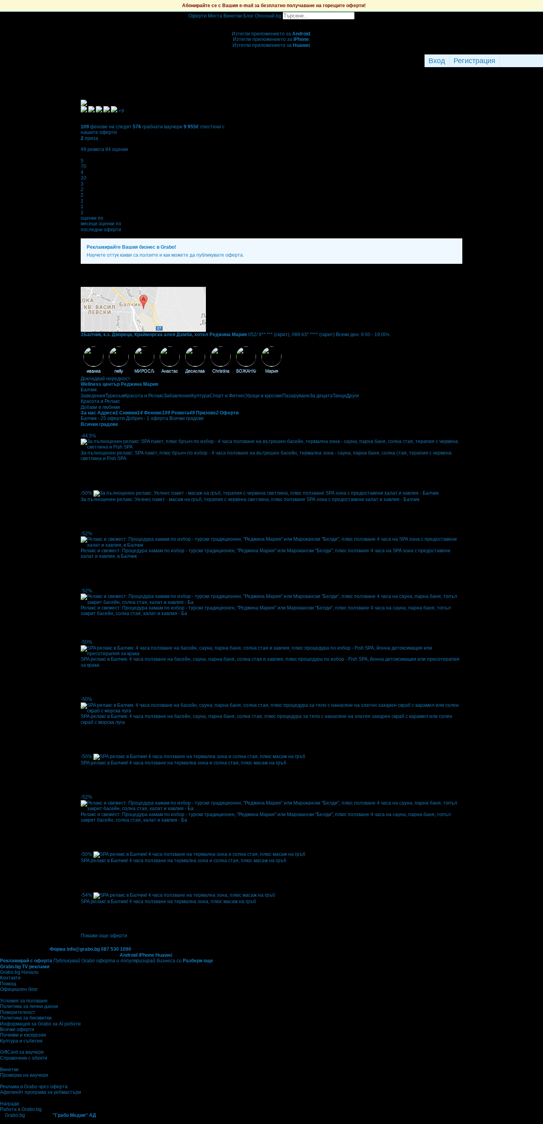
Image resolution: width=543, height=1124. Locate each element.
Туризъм (114, 396)
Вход (437, 61)
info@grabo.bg (83, 949)
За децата (321, 396)
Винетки (9, 1069)
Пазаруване (296, 396)
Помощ (8, 984)
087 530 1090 (116, 949)
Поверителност (17, 1012)
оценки (116, 149)
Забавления (177, 396)
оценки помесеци (92, 220)
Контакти (10, 978)
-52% (86, 533)
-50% (86, 493)
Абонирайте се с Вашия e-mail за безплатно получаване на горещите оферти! (274, 5)
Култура (200, 396)
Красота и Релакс (144, 396)
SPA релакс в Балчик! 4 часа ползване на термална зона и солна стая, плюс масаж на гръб (183, 763)
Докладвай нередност (105, 378)
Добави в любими (100, 407)
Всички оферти (17, 1029)
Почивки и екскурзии (23, 1035)
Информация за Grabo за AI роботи (40, 1024)
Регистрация (474, 61)
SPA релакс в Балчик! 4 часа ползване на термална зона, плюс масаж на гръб (168, 901)
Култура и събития (21, 1041)
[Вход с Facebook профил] (519, 60)
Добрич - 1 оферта (147, 418)
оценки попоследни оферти (101, 226)
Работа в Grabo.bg (21, 1109)
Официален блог (19, 989)
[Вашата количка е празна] (271, 22)
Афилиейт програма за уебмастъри (40, 1092)
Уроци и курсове (264, 396)
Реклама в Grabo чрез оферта (34, 1086)
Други (352, 396)
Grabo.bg (15, 1115)
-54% (86, 895)
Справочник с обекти (23, 1058)
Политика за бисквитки (26, 1018)
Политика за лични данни (29, 1006)
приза (89, 138)
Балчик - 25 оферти (103, 418)
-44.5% (88, 436)
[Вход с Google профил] (541, 60)
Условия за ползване (24, 1001)
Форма (58, 949)
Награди (9, 1104)
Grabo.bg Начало (19, 972)
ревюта (92, 149)
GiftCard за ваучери (22, 1052)
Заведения (93, 396)
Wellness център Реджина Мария (119, 384)
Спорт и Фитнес (227, 396)
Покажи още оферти (104, 935)
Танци (339, 396)
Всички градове (186, 418)
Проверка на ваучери (24, 1075)
